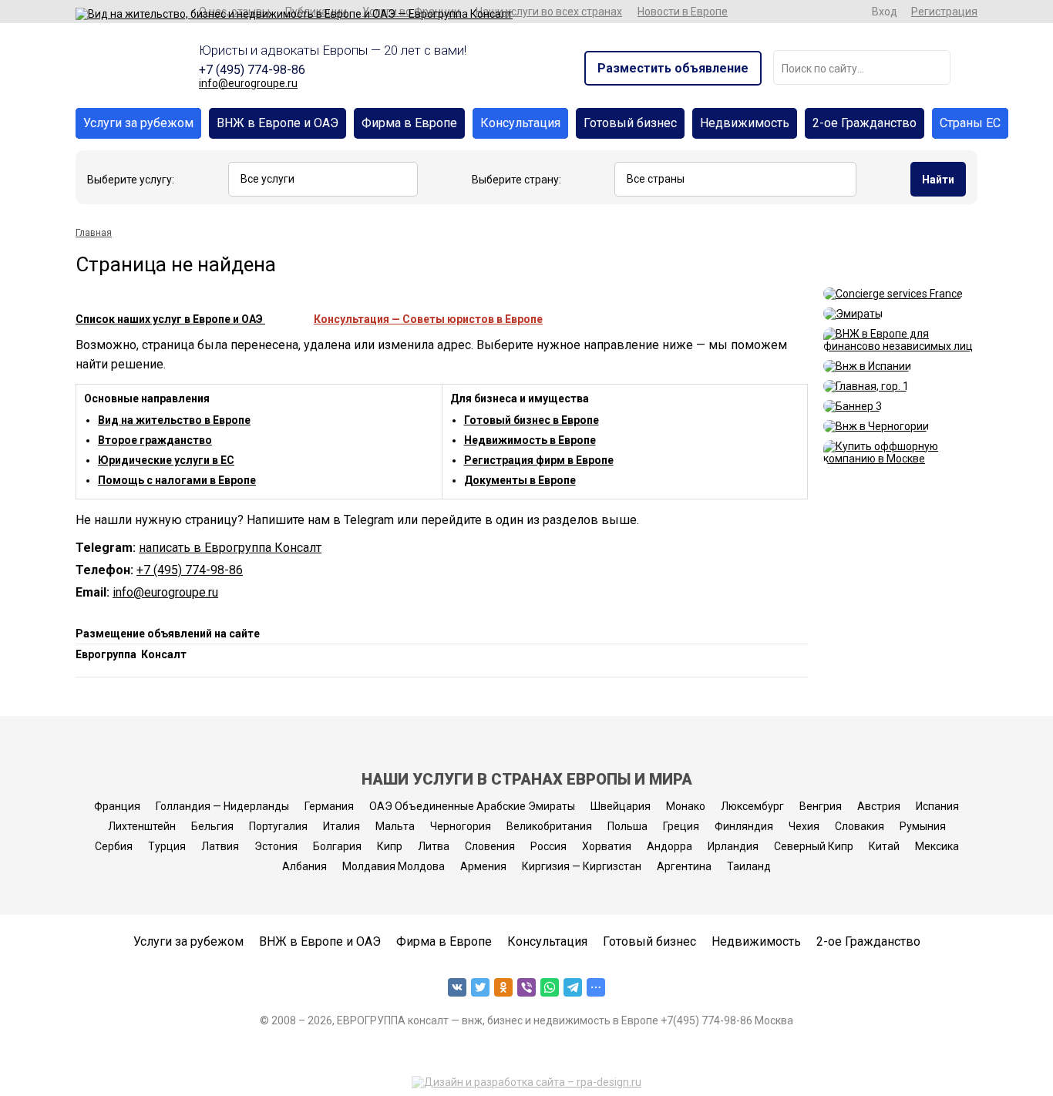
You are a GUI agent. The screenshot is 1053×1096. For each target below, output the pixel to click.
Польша (627, 826)
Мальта (395, 826)
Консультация (520, 123)
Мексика (937, 846)
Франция (117, 806)
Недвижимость (744, 123)
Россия (548, 846)
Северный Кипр (813, 846)
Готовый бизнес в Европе (531, 420)
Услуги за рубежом (138, 123)
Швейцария (620, 806)
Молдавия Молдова (393, 866)
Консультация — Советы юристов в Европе (428, 319)
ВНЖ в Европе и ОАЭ (277, 123)
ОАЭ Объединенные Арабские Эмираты (472, 806)
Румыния (923, 826)
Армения (483, 866)
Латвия (220, 846)
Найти (938, 179)
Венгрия (820, 806)
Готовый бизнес (630, 123)
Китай (884, 846)
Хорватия (606, 846)
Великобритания (549, 826)
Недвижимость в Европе (530, 440)
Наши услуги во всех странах (549, 11)
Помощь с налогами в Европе (177, 480)
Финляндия (744, 826)
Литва (433, 846)
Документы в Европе (520, 480)
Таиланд (749, 866)
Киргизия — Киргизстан (581, 866)
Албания (304, 866)
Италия (341, 826)
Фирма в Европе (409, 123)
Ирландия (733, 846)
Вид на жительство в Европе (174, 420)
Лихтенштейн (142, 826)
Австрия (878, 806)
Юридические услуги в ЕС (166, 460)
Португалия (278, 826)
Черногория (460, 826)
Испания (937, 806)
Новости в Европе (683, 11)
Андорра (669, 846)
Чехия (804, 826)
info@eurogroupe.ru (248, 83)
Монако (685, 806)
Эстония (276, 846)
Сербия (114, 846)
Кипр (389, 846)
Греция (681, 826)
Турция (167, 846)
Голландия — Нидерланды (222, 806)
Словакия (859, 826)
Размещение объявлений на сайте (168, 633)
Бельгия (212, 826)
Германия (329, 806)
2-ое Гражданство (864, 123)
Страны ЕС (970, 123)
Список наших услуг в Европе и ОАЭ (170, 319)
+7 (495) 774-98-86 (252, 69)
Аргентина (684, 866)
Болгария (337, 846)
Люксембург (752, 806)
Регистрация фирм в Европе (539, 460)
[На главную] (294, 14)
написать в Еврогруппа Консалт (230, 547)
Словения (490, 846)
